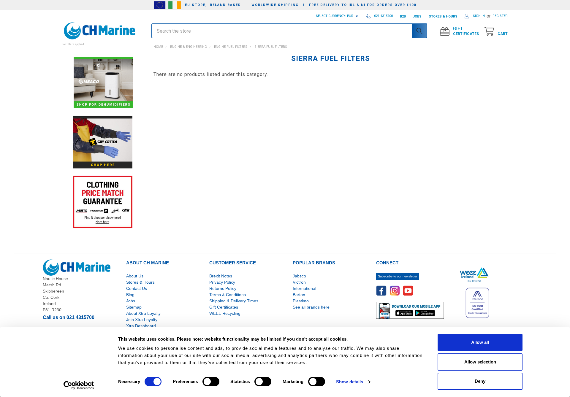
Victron (299, 282)
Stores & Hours (140, 282)
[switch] (210, 381)
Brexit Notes (220, 276)
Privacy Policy (222, 282)
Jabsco (299, 276)
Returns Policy (222, 288)
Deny (480, 381)
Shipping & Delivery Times (233, 300)
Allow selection (480, 361)
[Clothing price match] (102, 201)
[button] (102, 41)
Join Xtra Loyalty (141, 319)
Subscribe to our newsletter (397, 276)
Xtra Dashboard (141, 325)
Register (500, 16)
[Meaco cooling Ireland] (103, 83)
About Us (134, 276)
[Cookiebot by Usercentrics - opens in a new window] (79, 385)
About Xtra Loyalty (143, 313)
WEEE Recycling (224, 313)
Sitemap (134, 307)
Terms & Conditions (227, 294)
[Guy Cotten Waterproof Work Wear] (102, 142)
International (304, 288)
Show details (349, 381)
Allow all (480, 342)
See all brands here (311, 307)
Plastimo (301, 300)
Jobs (130, 300)
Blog (130, 294)
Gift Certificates (223, 307)
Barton (299, 294)
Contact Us (136, 288)
